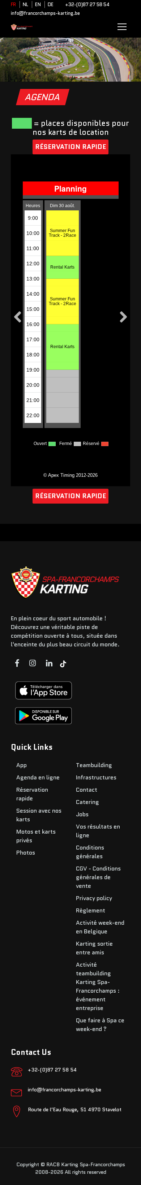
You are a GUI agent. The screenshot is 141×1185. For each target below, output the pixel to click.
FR (13, 4)
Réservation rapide (70, 146)
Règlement (90, 910)
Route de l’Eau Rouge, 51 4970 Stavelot (74, 1109)
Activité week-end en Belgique (100, 927)
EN (38, 4)
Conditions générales (90, 851)
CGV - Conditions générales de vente (98, 877)
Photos (25, 852)
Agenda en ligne (38, 777)
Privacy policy (94, 898)
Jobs (82, 814)
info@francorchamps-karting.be (45, 13)
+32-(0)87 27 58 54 (87, 4)
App (21, 765)
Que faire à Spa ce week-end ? (100, 1024)
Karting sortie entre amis (94, 948)
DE (51, 4)
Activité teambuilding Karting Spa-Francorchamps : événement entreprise (98, 986)
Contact (86, 790)
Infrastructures (96, 777)
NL (25, 4)
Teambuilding (94, 765)
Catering (87, 802)
